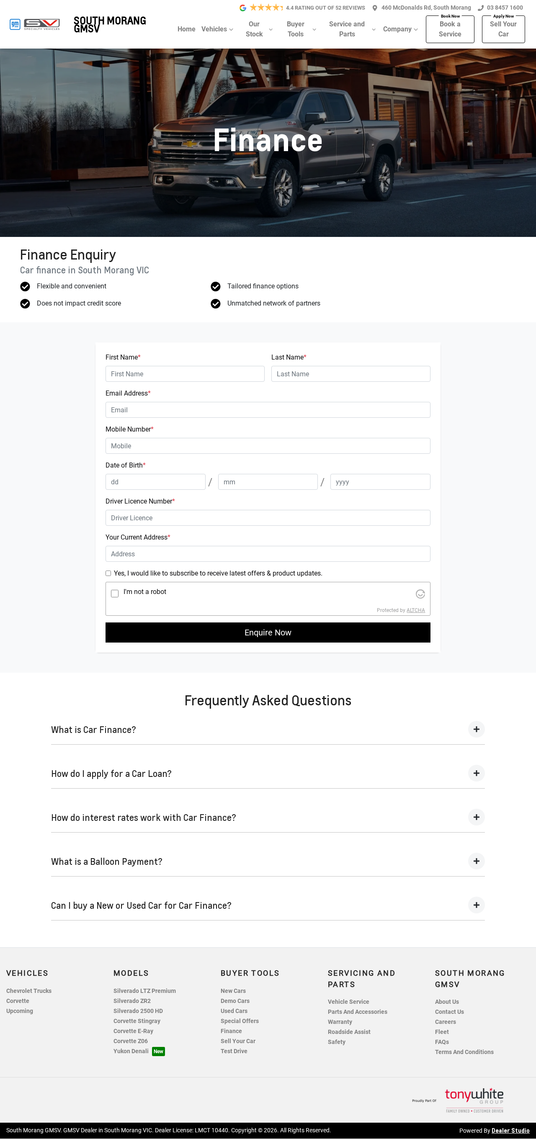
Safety (336, 1042)
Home (187, 29)
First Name (123, 357)
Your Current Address (138, 537)
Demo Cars (235, 1001)
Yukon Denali (131, 1051)
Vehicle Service (348, 1001)
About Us (447, 1001)
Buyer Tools (295, 29)
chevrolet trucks (29, 991)
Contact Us (449, 1012)
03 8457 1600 (505, 7)
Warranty (340, 1022)
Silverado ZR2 (132, 1001)
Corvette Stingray (136, 1021)
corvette (17, 1001)
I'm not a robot (145, 592)
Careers (445, 1022)
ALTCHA (416, 610)
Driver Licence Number (140, 501)
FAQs (442, 1042)
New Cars (233, 991)
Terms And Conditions (464, 1052)
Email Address (128, 393)
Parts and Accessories (357, 1012)
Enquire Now (268, 632)
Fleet (442, 1032)
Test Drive (234, 1051)
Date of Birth (126, 465)
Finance (231, 1031)
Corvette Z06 (130, 1041)
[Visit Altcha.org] (420, 593)
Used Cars (234, 1011)
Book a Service (450, 29)
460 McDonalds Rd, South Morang (426, 7)
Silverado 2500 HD (138, 1011)
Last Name (289, 357)
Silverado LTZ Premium (144, 991)
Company (397, 29)
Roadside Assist (349, 1032)
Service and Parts (347, 29)
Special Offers (240, 1021)
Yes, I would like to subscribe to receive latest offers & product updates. (218, 573)
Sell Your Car (503, 29)
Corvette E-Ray (133, 1031)
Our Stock (254, 29)
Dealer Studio (511, 1130)
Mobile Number (130, 429)
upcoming (19, 1011)
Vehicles (214, 29)
